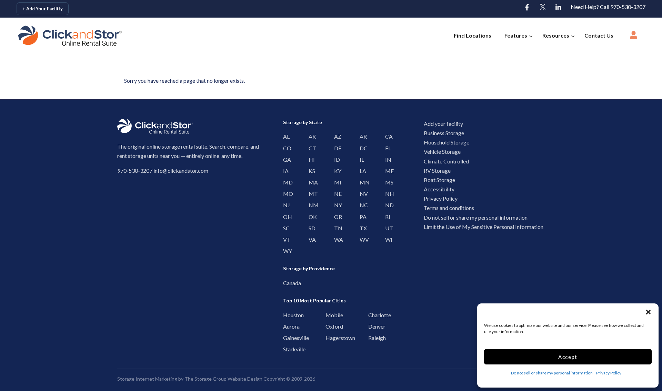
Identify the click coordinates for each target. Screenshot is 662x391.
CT (310, 148)
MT (310, 193)
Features (515, 35)
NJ (285, 205)
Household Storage (446, 142)
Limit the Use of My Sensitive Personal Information (483, 226)
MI (336, 182)
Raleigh (371, 337)
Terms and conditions (449, 207)
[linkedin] (558, 7)
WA (336, 239)
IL (361, 159)
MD (285, 182)
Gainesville (286, 337)
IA (285, 171)
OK (310, 216)
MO (285, 193)
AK (310, 136)
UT (387, 228)
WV (361, 239)
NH (387, 193)
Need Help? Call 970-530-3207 (608, 6)
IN (387, 159)
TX (361, 228)
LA (361, 171)
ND (387, 205)
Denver (371, 326)
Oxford (329, 326)
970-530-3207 (134, 170)
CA (387, 136)
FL (387, 148)
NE (336, 193)
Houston (286, 315)
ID (336, 159)
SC (285, 228)
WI (387, 239)
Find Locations (472, 35)
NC (361, 205)
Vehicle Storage (442, 151)
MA (310, 182)
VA (310, 239)
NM (310, 205)
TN (336, 228)
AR (361, 136)
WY (285, 251)
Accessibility (439, 189)
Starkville (286, 349)
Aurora (286, 326)
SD (310, 228)
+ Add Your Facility (42, 8)
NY (336, 205)
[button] (648, 312)
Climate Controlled (446, 161)
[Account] (633, 37)
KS (310, 171)
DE (336, 148)
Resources (555, 35)
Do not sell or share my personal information (552, 372)
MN (361, 182)
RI (387, 216)
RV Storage (437, 170)
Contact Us (598, 35)
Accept (568, 357)
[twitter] (543, 7)
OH (285, 216)
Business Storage (444, 133)
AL (285, 136)
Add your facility (443, 123)
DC (361, 148)
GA (285, 159)
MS (387, 182)
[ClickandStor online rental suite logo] (60, 36)
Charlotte (371, 315)
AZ (336, 136)
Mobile (329, 315)
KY (336, 171)
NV (361, 193)
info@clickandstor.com (180, 170)
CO (285, 148)
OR (336, 216)
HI (310, 159)
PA (361, 216)
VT (285, 239)
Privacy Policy (608, 372)
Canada (286, 283)
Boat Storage (439, 180)
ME (387, 171)
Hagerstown (329, 337)
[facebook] (527, 7)
